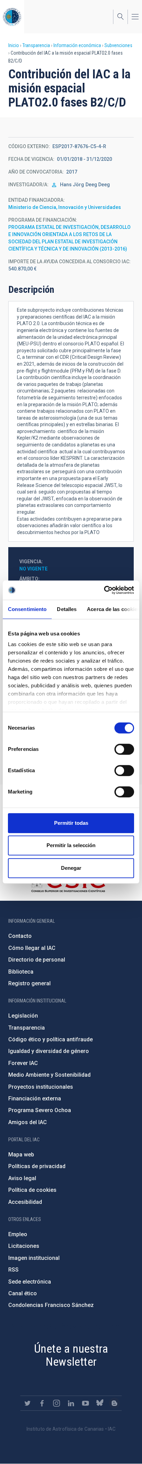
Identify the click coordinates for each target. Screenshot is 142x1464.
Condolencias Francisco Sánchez (51, 1305)
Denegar (71, 868)
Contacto (20, 936)
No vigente (33, 569)
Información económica (77, 45)
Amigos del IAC (27, 1122)
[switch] (124, 749)
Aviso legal (22, 1178)
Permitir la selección (71, 845)
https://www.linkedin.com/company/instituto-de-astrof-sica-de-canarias (71, 1403)
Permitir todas (71, 823)
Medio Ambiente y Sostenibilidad (49, 1075)
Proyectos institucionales (40, 1087)
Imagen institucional (34, 1258)
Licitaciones (23, 1246)
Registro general (29, 983)
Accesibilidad (25, 1202)
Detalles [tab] (67, 609)
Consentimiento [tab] (27, 609)
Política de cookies (32, 1190)
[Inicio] (12, 16)
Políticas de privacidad (36, 1166)
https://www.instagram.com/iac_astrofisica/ (56, 1403)
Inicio (13, 45)
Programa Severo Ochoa (39, 1110)
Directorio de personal (36, 959)
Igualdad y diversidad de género (48, 1051)
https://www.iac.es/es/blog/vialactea (114, 1403)
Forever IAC (23, 1063)
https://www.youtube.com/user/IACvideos (85, 1403)
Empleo (17, 1234)
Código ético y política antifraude (50, 1039)
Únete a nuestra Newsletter (71, 1355)
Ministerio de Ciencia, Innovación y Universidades (64, 207)
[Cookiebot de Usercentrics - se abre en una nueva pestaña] (104, 590)
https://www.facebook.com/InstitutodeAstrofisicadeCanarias (42, 1403)
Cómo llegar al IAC (31, 948)
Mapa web (21, 1154)
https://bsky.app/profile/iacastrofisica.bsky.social (100, 1403)
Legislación (23, 1015)
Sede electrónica (29, 1281)
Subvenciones (118, 45)
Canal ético (22, 1293)
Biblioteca (20, 971)
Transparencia (36, 45)
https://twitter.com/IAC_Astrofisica (27, 1403)
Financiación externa (34, 1098)
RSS (13, 1269)
